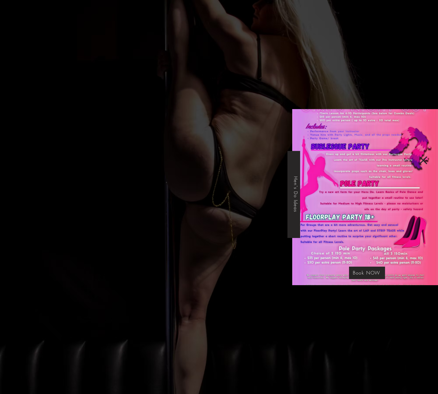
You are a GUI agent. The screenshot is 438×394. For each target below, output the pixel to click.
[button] (423, 160)
